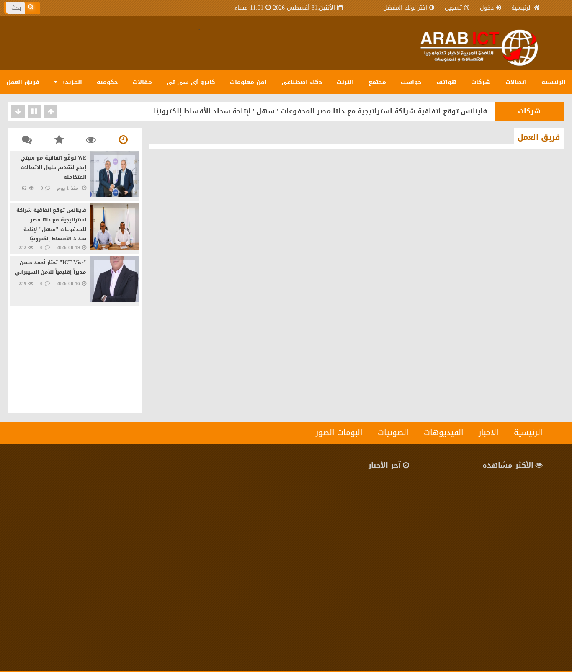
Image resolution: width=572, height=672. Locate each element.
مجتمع (377, 82)
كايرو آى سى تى (191, 82)
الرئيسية (521, 7)
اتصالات (516, 82)
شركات (481, 82)
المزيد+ (70, 82)
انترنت (345, 82)
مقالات (142, 82)
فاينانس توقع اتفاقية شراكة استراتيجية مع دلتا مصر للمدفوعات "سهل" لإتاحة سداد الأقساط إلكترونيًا (320, 111)
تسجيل (453, 7)
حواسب (411, 82)
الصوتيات (393, 432)
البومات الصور (339, 432)
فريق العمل (22, 82)
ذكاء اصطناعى (301, 82)
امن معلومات (248, 82)
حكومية (107, 82)
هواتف (446, 82)
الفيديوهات (444, 432)
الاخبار (489, 432)
